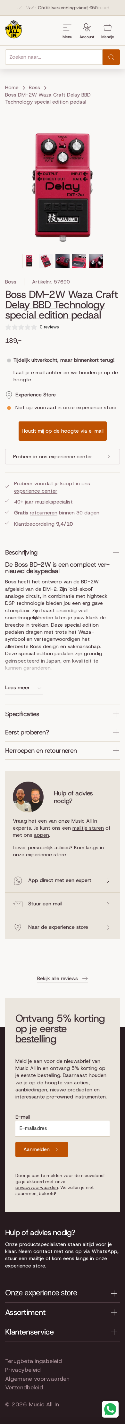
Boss (10, 281)
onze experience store (39, 854)
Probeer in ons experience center (52, 456)
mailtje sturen (88, 828)
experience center (35, 490)
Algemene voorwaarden (37, 1379)
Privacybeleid (23, 1370)
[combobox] (53, 57)
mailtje (36, 1258)
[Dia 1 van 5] (29, 261)
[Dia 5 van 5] (96, 261)
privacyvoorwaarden (36, 1187)
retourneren (43, 512)
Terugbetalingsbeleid (33, 1361)
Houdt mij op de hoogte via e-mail (63, 431)
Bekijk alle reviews (57, 978)
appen (41, 835)
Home (12, 87)
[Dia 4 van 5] (79, 261)
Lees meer (17, 687)
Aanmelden (36, 1149)
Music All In (44, 1404)
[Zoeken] (111, 57)
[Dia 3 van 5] (62, 261)
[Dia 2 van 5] (46, 261)
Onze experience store (41, 1292)
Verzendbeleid (24, 1387)
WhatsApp (104, 1251)
